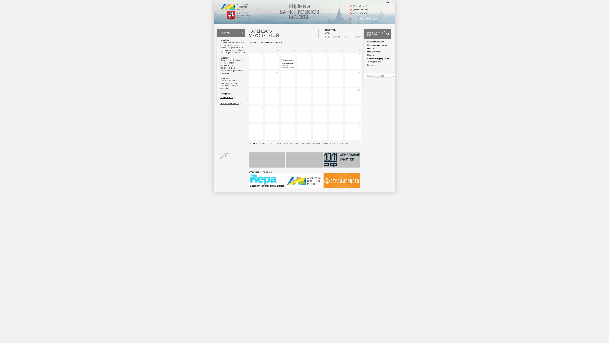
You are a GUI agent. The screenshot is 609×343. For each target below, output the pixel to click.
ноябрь (332, 144)
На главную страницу (375, 42)
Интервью (225, 94)
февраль (272, 144)
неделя (336, 37)
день (327, 37)
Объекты (370, 48)
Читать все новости (229, 104)
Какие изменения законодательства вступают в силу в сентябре (229, 84)
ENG (387, 2)
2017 (259, 144)
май (291, 144)
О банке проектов (374, 52)
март (279, 144)
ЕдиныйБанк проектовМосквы (299, 12)
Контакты (371, 65)
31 (293, 55)
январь (265, 144)
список (357, 37)
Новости (370, 55)
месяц (347, 37)
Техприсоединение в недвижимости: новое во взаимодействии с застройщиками (288, 64)
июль (301, 144)
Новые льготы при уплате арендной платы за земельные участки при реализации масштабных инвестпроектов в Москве (232, 47)
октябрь (324, 144)
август (308, 144)
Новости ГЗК (226, 98)
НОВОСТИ (225, 33)
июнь (296, 144)
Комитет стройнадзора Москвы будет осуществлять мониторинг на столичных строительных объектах (232, 66)
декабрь (340, 144)
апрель (285, 144)
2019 (346, 144)
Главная (252, 42)
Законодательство (374, 62)
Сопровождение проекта (377, 45)
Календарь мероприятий (271, 42)
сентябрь (316, 144)
